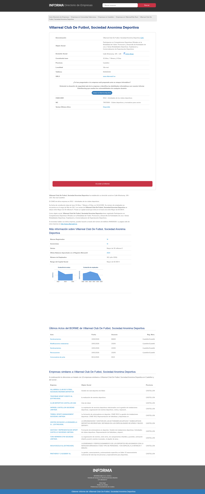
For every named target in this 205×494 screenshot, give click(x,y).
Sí (107, 239)
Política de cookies (102, 485)
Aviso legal (102, 483)
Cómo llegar (129, 54)
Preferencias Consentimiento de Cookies (102, 487)
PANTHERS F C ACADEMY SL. (60, 453)
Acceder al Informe (102, 184)
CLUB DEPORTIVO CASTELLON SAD (63, 403)
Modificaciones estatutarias (59, 343)
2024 (108, 253)
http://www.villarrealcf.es (69, 224)
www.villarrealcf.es (109, 76)
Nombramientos (55, 339)
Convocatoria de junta (57, 357)
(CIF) (142, 38)
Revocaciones (55, 352)
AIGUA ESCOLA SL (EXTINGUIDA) (62, 446)
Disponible (106, 107)
